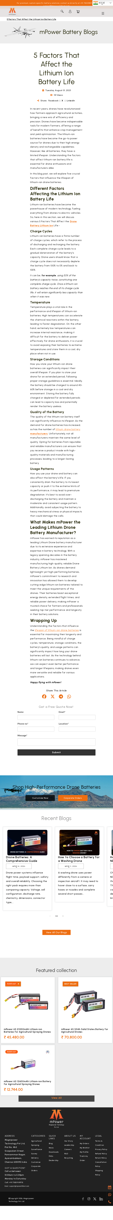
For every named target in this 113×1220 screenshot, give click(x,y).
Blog (51, 1143)
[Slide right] (63, 916)
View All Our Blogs (56, 932)
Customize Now (40, 798)
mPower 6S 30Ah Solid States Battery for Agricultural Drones (84, 1030)
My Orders (84, 1143)
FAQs (51, 1156)
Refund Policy (101, 1154)
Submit (56, 752)
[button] (62, 11)
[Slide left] (50, 916)
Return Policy (101, 1158)
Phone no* (23, 724)
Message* (22, 736)
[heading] (56, 707)
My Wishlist (85, 1148)
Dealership (53, 1160)
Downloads (54, 1152)
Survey (34, 1154)
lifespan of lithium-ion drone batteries (57, 630)
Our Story (68, 1141)
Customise (36, 1162)
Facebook (53, 100)
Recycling (68, 1158)
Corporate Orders (73, 798)
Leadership (69, 1145)
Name (21, 712)
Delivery (35, 1158)
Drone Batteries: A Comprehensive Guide (21, 859)
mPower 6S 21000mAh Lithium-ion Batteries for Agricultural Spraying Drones (27, 1030)
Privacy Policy (101, 1149)
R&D (66, 1154)
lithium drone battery (68, 429)
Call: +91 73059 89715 (14, 1182)
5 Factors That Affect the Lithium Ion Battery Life (31, 19)
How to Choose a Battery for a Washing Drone (78, 859)
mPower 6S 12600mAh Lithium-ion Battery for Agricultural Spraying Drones (27, 1082)
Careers (68, 1149)
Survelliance (36, 1149)
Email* (62, 712)
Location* (64, 724)
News (51, 1148)
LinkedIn (71, 100)
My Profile (84, 1152)
